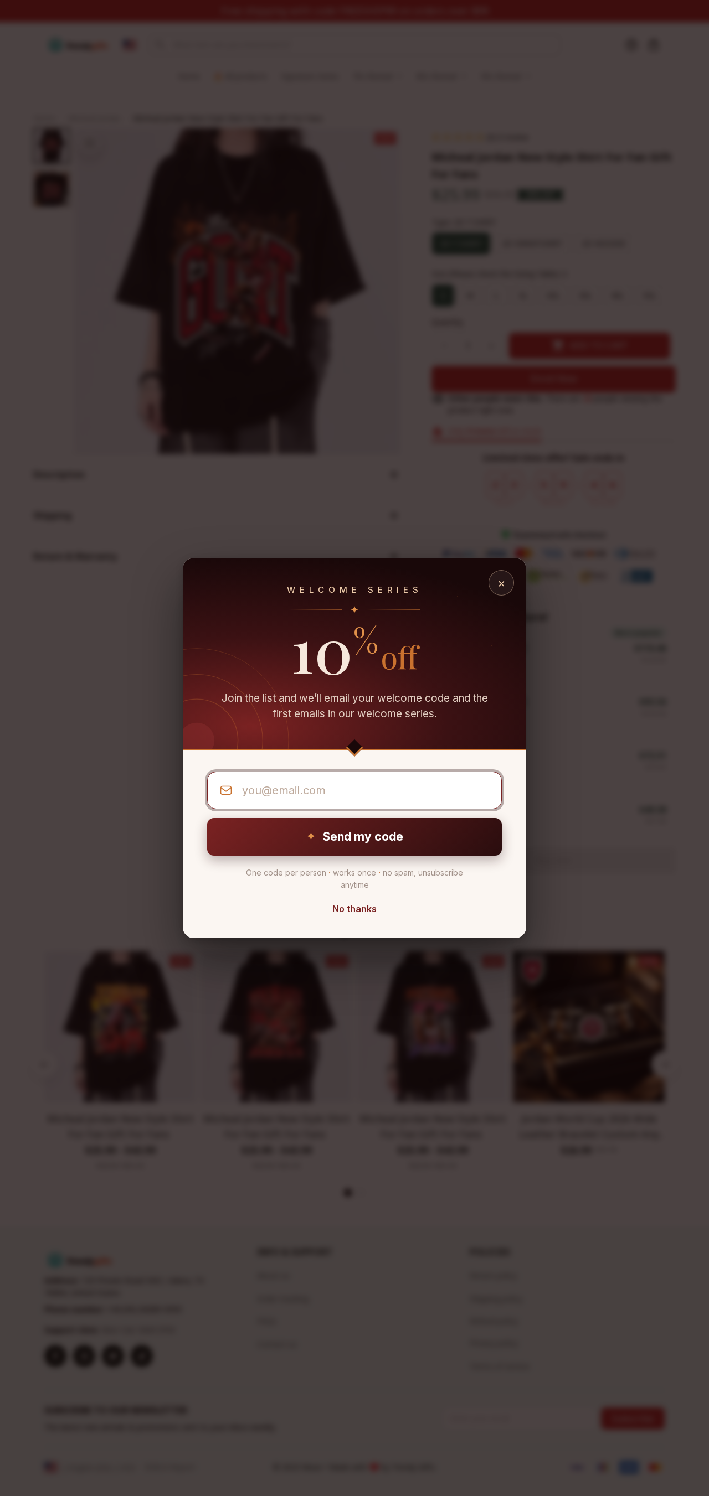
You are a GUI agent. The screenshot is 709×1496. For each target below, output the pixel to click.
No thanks (354, 908)
